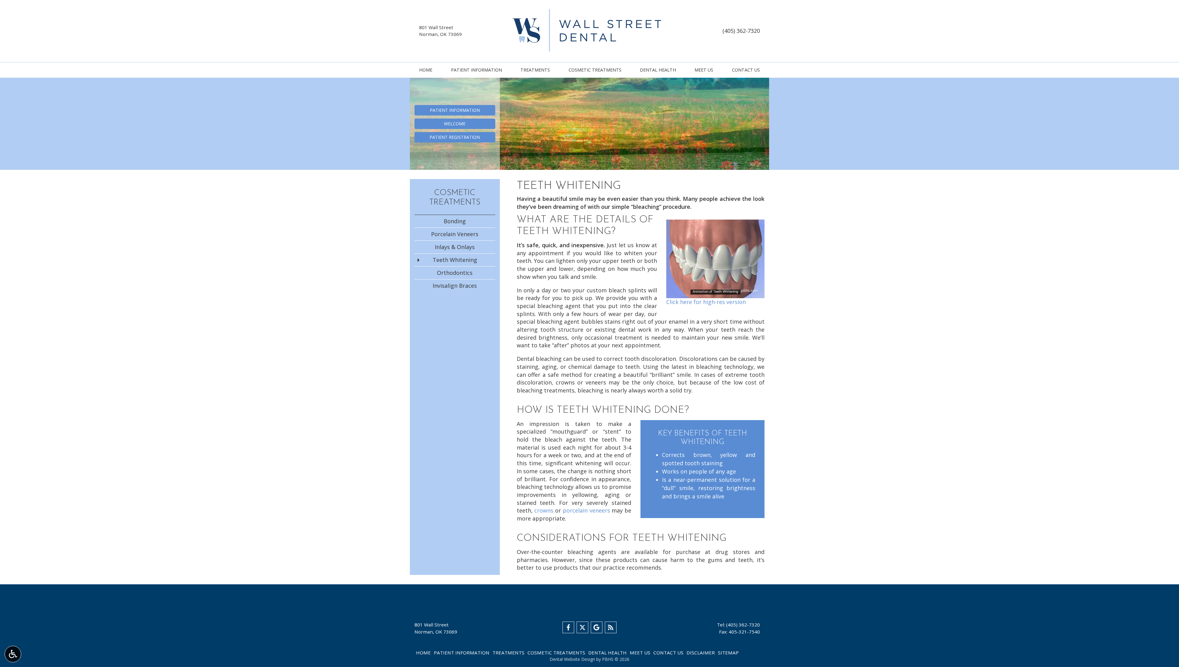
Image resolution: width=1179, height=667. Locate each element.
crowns (543, 510)
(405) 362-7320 (741, 30)
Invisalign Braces (455, 285)
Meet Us (704, 70)
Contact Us (746, 70)
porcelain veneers (586, 510)
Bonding (455, 221)
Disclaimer (701, 652)
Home (425, 70)
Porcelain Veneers (454, 234)
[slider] (715, 293)
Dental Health (658, 70)
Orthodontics (455, 272)
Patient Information (476, 70)
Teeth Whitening (455, 259)
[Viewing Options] (13, 654)
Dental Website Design (572, 659)
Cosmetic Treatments (595, 70)
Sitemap (728, 652)
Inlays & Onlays (455, 247)
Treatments (535, 70)
